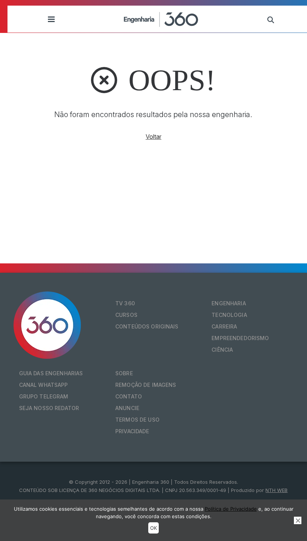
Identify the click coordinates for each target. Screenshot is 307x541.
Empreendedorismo (240, 338)
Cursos (126, 315)
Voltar (153, 136)
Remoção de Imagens (145, 385)
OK (153, 528)
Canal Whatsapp (43, 385)
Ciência (222, 349)
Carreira (224, 326)
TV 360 (125, 303)
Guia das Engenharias (51, 373)
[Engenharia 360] (161, 19)
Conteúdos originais (147, 326)
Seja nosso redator (49, 408)
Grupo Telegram (44, 396)
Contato (128, 396)
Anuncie (127, 408)
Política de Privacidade (231, 509)
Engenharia (229, 303)
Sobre (124, 373)
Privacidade (132, 431)
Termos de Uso (137, 419)
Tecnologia (229, 315)
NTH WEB (276, 490)
